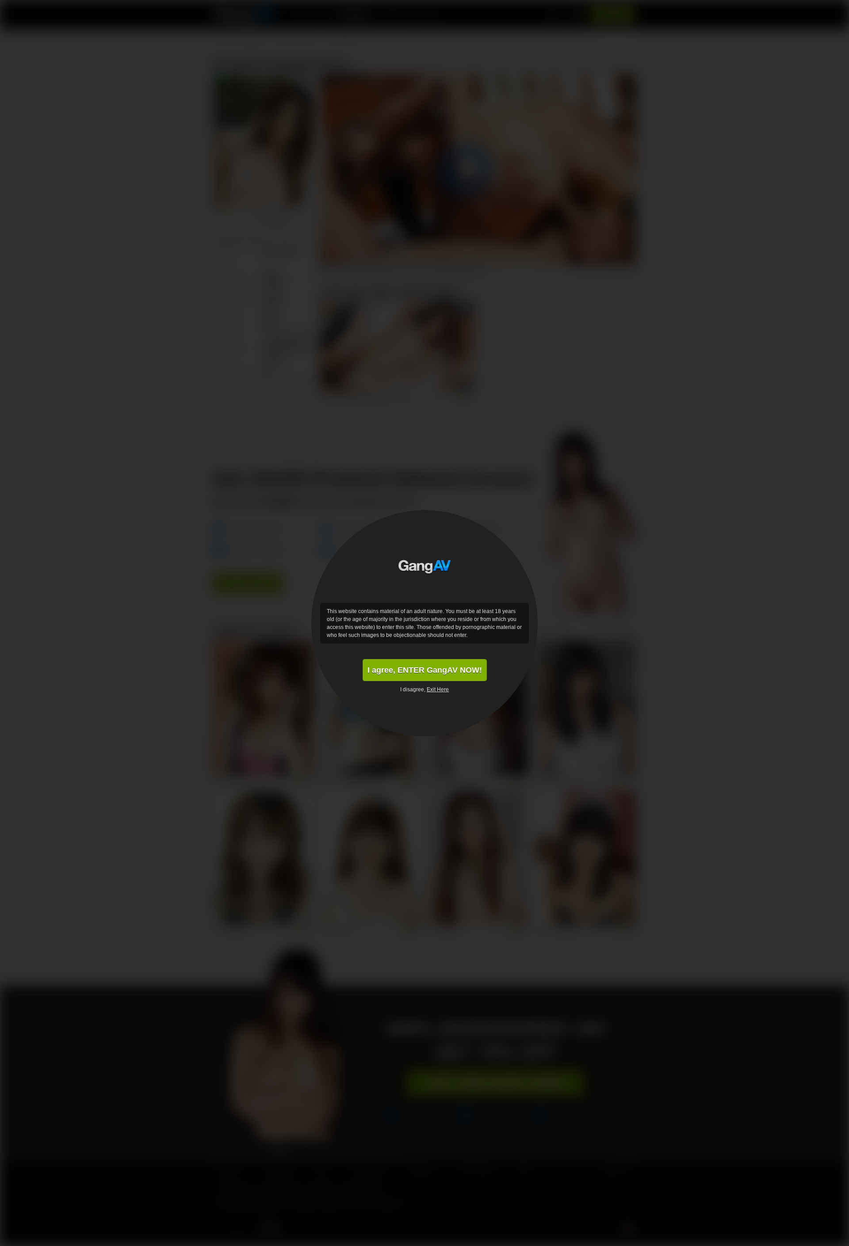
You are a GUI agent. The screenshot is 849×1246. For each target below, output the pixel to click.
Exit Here (438, 689)
